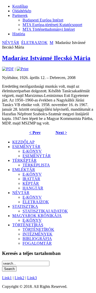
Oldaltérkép (21, 11)
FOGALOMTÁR (37, 243)
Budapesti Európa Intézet (43, 20)
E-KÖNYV (32, 151)
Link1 (7, 278)
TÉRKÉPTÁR (24, 160)
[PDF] (8, 69)
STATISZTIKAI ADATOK (45, 211)
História (18, 34)
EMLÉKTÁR (23, 169)
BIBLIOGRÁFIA (37, 238)
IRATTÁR (31, 179)
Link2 (19, 278)
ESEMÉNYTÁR (26, 146)
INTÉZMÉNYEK (37, 234)
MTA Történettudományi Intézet (49, 29)
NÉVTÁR (10, 42)
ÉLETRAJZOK (34, 42)
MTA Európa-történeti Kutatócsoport (52, 24)
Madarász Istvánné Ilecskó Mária (46, 58)
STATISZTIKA (25, 206)
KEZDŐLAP (23, 142)
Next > (61, 132)
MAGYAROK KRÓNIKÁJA (37, 215)
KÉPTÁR (31, 183)
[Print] (22, 69)
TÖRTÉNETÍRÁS (27, 225)
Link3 (32, 278)
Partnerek (20, 15)
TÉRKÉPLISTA (36, 165)
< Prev (35, 132)
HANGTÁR (33, 188)
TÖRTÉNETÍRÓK (38, 229)
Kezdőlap (20, 6)
